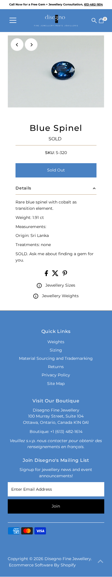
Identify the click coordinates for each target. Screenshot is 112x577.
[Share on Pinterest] (65, 274)
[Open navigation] (13, 20)
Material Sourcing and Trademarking (56, 358)
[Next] (31, 44)
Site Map (56, 383)
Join (56, 506)
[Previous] (17, 44)
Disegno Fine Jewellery (68, 558)
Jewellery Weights (60, 296)
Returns (56, 366)
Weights (55, 342)
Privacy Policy (56, 375)
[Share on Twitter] (56, 274)
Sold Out (56, 170)
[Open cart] (101, 20)
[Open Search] (94, 20)
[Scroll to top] (100, 561)
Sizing (56, 350)
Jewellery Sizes (60, 285)
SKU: (50, 152)
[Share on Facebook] (47, 274)
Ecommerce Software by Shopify (42, 565)
